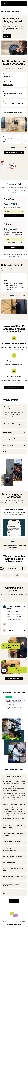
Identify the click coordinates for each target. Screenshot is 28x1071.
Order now (6, 36)
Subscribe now (14, 247)
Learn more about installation (14, 678)
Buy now (14, 215)
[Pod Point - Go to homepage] (4, 3)
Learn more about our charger (14, 152)
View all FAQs (14, 901)
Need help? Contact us (14, 924)
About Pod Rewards (8, 84)
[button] (14, 75)
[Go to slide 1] (13, 147)
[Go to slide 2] (16, 147)
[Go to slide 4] (17, 295)
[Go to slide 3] (17, 147)
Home (2, 11)
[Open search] (19, 3)
